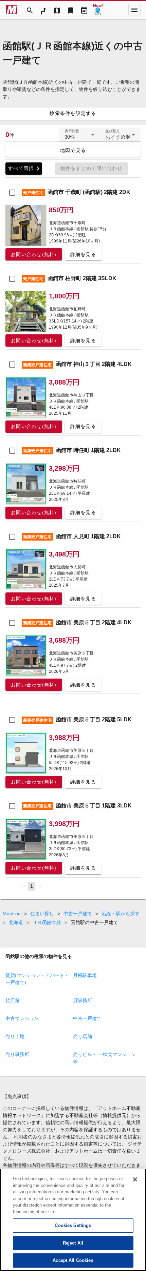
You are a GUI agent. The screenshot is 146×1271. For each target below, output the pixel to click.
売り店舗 (82, 1036)
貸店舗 (12, 1000)
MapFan (12, 913)
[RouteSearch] (43, 10)
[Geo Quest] (98, 10)
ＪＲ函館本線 (47, 922)
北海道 (16, 922)
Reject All (73, 1243)
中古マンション (22, 1018)
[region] (73, 1220)
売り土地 (14, 1036)
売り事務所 (17, 1054)
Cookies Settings (73, 1225)
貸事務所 (82, 1000)
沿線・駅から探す (121, 913)
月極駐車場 (85, 975)
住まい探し (42, 913)
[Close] (135, 1179)
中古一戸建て (77, 913)
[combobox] (79, 137)
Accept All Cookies (73, 1260)
